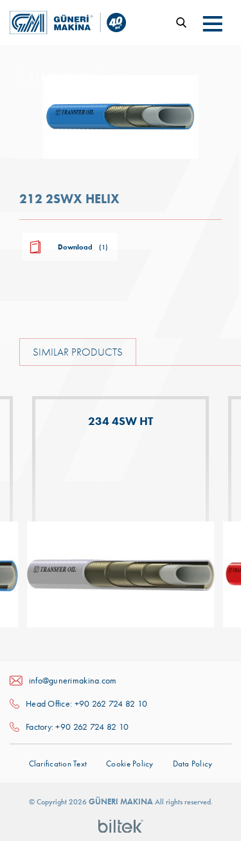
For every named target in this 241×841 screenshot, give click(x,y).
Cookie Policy (129, 763)
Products (151, 77)
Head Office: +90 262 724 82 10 (86, 703)
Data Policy (193, 763)
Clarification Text (58, 763)
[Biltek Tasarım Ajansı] (120, 824)
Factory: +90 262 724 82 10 (77, 726)
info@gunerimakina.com (73, 680)
